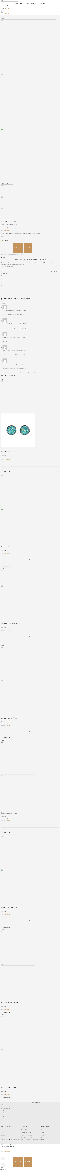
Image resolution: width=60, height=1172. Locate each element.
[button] (6, 471)
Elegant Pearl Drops (9, 547)
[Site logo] (9, 1)
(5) (7, 457)
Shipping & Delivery (26, 1132)
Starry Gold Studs (8, 1087)
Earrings (8, 222)
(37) (7, 629)
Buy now (27, 247)
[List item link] (15, 1115)
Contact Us (4, 1135)
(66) (8, 552)
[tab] (18, 259)
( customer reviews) (12, 227)
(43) (7, 1008)
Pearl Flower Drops (9, 908)
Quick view (3, 449)
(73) (7, 723)
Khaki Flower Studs (9, 813)
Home (2, 222)
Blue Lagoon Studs (8, 452)
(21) (7, 913)
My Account (44, 1138)
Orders (42, 1132)
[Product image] (18, 430)
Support (3, 1129)
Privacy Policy (24, 1129)
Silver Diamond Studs (9, 1002)
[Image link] (9, 1104)
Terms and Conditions (26, 1135)
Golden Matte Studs (9, 718)
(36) (7, 818)
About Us (3, 1132)
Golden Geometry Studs (10, 623)
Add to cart (17, 247)
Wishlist (43, 1135)
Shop (42, 1129)
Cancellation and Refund (27, 1138)
